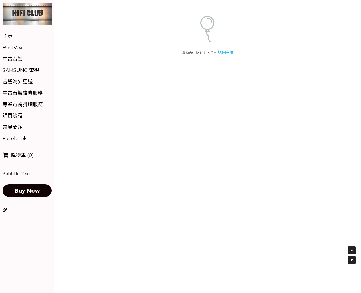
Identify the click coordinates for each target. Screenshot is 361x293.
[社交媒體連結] (5, 210)
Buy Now (27, 190)
